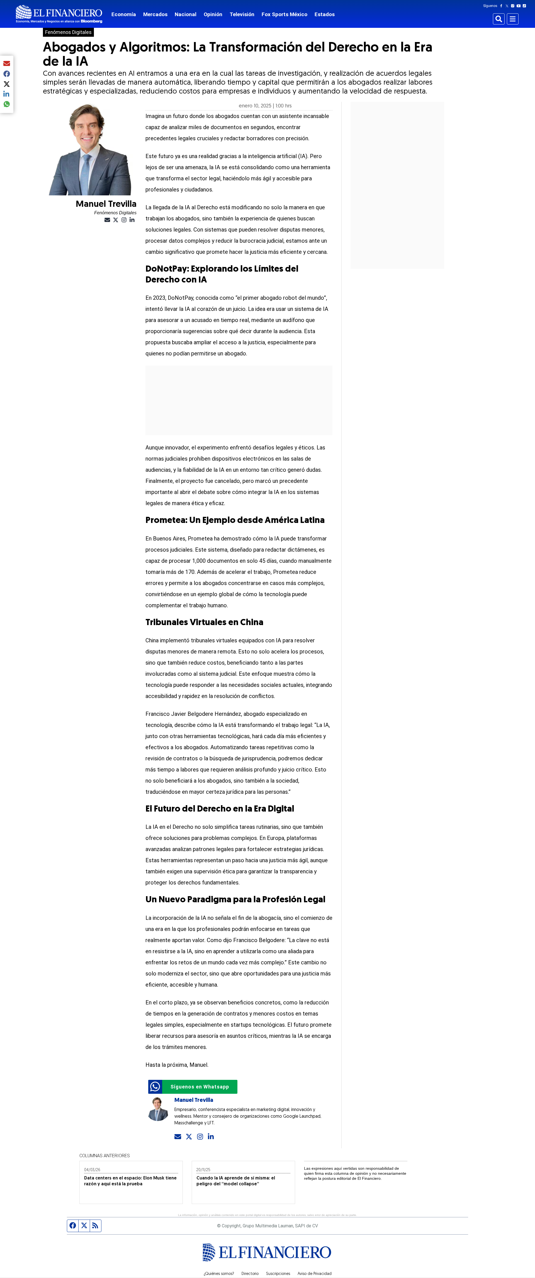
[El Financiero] (59, 14)
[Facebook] (502, 5)
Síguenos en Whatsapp (200, 1087)
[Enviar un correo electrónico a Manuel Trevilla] (177, 1137)
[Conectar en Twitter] (189, 1137)
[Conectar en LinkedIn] (211, 1137)
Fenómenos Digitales (68, 32)
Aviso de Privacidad (315, 1274)
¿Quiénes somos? (219, 1274)
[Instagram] (514, 5)
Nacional (185, 14)
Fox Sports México (284, 14)
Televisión (242, 14)
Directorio (250, 1274)
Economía (123, 14)
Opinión (213, 14)
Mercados (155, 14)
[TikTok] (525, 5)
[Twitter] (508, 5)
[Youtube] (520, 5)
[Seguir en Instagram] (200, 1137)
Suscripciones (278, 1274)
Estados (325, 14)
